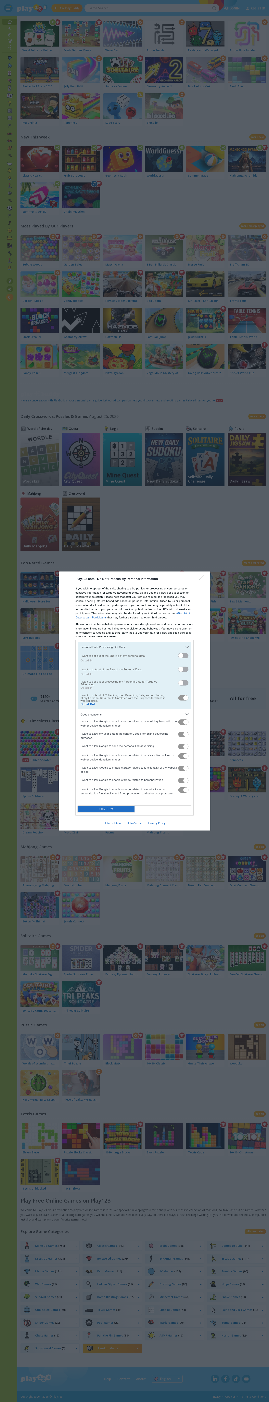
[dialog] (134, 701)
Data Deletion (112, 823)
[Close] (202, 579)
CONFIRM (106, 809)
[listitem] (134, 647)
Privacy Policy (156, 823)
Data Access (134, 823)
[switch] (183, 655)
